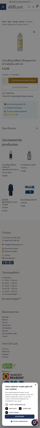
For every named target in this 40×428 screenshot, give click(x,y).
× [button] (35, 385)
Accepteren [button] (19, 416)
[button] (20, 421)
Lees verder (17, 401)
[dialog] (20, 214)
